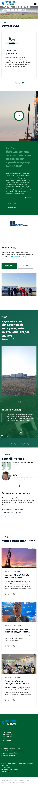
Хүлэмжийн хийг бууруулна (12, 513)
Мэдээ (5, 738)
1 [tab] (16, 83)
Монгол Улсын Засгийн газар (11, 748)
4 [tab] (24, 402)
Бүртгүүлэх (9, 266)
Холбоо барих (7, 740)
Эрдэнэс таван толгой (9, 755)
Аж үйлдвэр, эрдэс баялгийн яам (13, 750)
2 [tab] (19, 83)
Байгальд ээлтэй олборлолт (12, 509)
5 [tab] (21, 444)
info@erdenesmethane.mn (17, 256)
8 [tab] (31, 444)
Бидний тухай (7, 732)
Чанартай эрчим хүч (9, 516)
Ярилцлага (17, 625)
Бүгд (31, 541)
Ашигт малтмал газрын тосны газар (13, 752)
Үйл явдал (17, 571)
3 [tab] (23, 83)
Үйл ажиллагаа (7, 734)
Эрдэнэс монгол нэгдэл (10, 754)
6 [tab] (24, 444)
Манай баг (26, 266)
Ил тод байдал (7, 736)
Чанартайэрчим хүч (11, 52)
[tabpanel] (19, 56)
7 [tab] (28, 444)
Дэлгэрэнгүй (28, 198)
